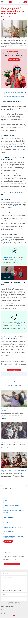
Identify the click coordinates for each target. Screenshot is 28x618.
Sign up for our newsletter (11, 564)
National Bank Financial (8, 364)
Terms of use (4, 605)
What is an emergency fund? (10, 90)
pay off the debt (14, 204)
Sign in (25, 2)
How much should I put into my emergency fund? (15, 92)
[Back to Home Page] (10, 2)
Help (22, 2)
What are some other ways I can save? (13, 95)
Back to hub (8, 541)
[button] (14, 273)
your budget (14, 146)
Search (19, 2)
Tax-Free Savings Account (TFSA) (12, 323)
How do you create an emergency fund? (13, 93)
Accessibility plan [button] (13, 605)
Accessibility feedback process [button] (7, 607)
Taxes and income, (6, 381)
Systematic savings (7, 257)
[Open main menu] (2, 2)
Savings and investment (18, 381)
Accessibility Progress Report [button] (7, 606)
